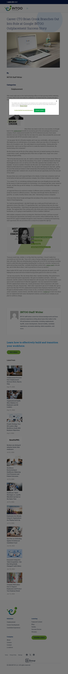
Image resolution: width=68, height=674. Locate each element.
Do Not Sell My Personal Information (24, 110)
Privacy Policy (23, 105)
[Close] (56, 101)
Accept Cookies (40, 110)
